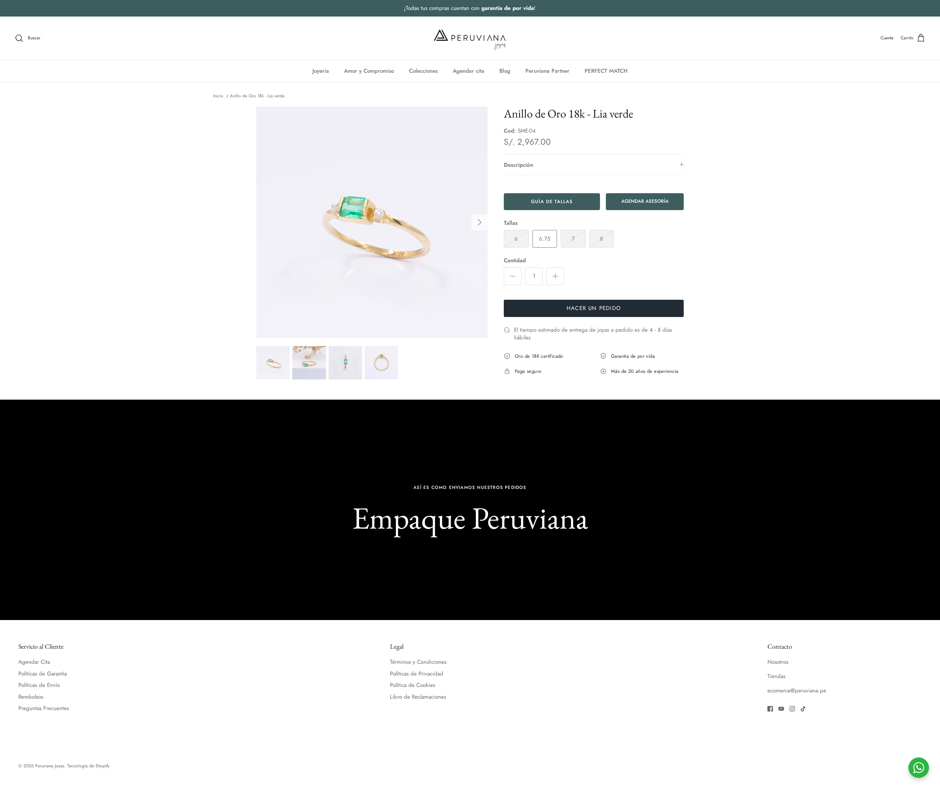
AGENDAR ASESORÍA (645, 201)
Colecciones (423, 71)
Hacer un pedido (594, 308)
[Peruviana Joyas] (470, 38)
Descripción (518, 165)
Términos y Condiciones (418, 662)
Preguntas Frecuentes (43, 708)
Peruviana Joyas (49, 766)
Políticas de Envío (39, 685)
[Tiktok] (803, 708)
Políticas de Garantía (42, 674)
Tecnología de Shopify (88, 766)
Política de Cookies (412, 685)
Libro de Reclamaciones (418, 697)
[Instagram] (792, 708)
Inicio (218, 96)
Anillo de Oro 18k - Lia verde (257, 96)
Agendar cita (468, 71)
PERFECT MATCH (606, 71)
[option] (372, 222)
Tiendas (776, 676)
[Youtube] (781, 708)
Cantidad (515, 260)
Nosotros (777, 662)
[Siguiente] (479, 222)
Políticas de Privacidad (416, 674)
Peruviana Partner (547, 71)
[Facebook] (770, 708)
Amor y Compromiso (369, 71)
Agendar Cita (34, 662)
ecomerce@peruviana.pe (796, 691)
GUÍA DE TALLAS (552, 201)
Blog (504, 71)
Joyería (320, 71)
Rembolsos (30, 697)
